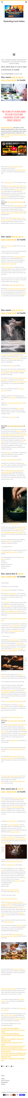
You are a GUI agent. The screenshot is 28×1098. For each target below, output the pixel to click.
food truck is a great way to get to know (15, 186)
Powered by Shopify (23, 1092)
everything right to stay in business (9, 552)
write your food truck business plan (14, 861)
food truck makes (9, 905)
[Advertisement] (14, 38)
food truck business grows (15, 631)
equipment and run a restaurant (8, 263)
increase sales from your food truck (11, 776)
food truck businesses (8, 267)
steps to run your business (20, 381)
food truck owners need (9, 1015)
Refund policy (4, 1082)
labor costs (18, 408)
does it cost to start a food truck (15, 202)
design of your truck (19, 528)
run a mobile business (11, 593)
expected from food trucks (11, 898)
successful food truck (15, 625)
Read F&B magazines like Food (9, 988)
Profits (3, 898)
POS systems (7, 606)
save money (12, 417)
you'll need (20, 356)
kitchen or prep (18, 880)
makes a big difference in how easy (12, 611)
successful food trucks (18, 205)
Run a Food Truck (9, 182)
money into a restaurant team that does (13, 701)
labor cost (11, 365)
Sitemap (3, 1084)
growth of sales (14, 740)
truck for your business (19, 256)
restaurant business (9, 921)
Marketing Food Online (13, 1092)
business (20, 907)
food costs (18, 431)
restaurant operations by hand (8, 690)
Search (3, 1078)
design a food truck (14, 523)
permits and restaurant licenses (16, 285)
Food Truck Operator (18, 969)
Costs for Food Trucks (11, 821)
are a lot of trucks (19, 1019)
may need (22, 733)
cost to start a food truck (13, 824)
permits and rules (15, 358)
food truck (22, 527)
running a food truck (10, 864)
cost (24, 877)
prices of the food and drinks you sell (15, 403)
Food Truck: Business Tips (14, 166)
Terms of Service (5, 1080)
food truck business (15, 831)
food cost (9, 452)
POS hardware (4, 590)
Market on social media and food (10, 459)
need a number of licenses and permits (16, 288)
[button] (14, 1028)
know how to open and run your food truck (16, 724)
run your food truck (9, 837)
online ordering (12, 397)
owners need (19, 925)
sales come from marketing (12, 889)
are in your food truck (20, 170)
